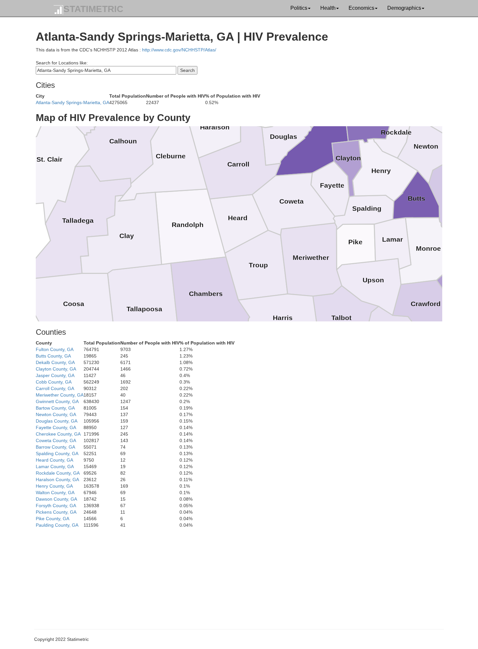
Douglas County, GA (56, 421)
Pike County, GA (52, 518)
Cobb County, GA (54, 382)
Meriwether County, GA (60, 395)
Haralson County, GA (57, 479)
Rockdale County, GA (58, 473)
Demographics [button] (404, 8)
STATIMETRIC (93, 9)
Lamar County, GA (55, 466)
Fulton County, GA (54, 349)
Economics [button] (361, 8)
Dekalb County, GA (55, 362)
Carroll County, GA (55, 388)
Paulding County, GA (57, 525)
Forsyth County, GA (56, 505)
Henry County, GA (54, 486)
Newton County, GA (56, 414)
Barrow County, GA (55, 447)
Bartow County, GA (55, 408)
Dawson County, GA (56, 499)
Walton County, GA (55, 492)
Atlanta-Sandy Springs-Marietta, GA (72, 102)
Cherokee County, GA (58, 434)
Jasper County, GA (55, 375)
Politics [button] (298, 8)
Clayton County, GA (56, 369)
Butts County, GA (53, 355)
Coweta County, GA (56, 440)
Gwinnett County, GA (57, 401)
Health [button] (328, 8)
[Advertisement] (231, 573)
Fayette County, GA (56, 427)
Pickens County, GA (56, 512)
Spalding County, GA (57, 453)
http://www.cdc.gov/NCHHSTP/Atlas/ (179, 49)
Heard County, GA (54, 460)
